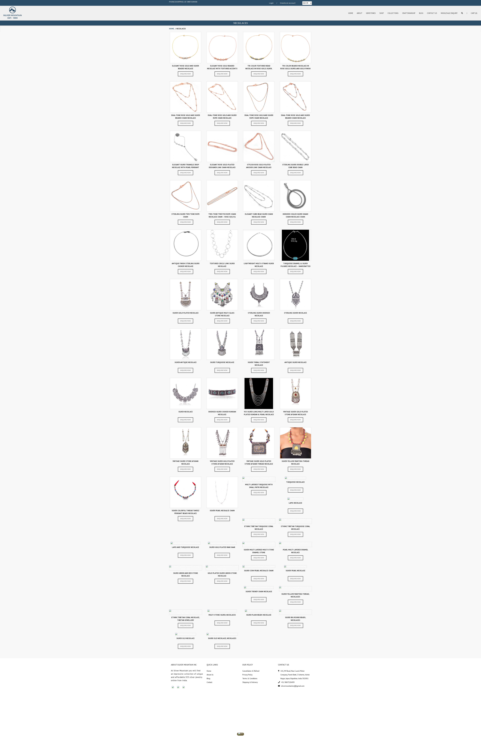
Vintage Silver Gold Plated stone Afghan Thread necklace (259, 462)
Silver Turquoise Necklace (222, 362)
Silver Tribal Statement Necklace (259, 363)
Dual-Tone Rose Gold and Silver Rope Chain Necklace (222, 116)
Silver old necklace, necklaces (222, 638)
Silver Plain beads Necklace (258, 615)
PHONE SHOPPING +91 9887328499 (183, 2)
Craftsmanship (408, 13)
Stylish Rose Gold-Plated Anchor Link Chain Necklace (258, 166)
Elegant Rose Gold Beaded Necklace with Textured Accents (222, 67)
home (171, 29)
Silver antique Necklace (186, 362)
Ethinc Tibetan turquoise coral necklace (295, 527)
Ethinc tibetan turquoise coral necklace (258, 527)
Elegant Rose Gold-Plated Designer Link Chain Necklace (222, 166)
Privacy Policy (247, 675)
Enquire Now (185, 74)
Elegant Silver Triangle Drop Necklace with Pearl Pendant (185, 166)
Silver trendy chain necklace (259, 591)
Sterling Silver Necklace (295, 313)
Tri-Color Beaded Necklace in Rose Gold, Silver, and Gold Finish (295, 67)
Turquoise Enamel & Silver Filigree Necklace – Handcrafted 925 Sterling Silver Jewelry (295, 265)
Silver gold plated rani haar (222, 547)
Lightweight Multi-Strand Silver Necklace (259, 264)
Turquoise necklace (295, 482)
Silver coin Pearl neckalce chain (258, 570)
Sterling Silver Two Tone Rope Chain (185, 215)
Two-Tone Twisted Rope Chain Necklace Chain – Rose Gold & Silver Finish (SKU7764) (222, 216)
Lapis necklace (295, 503)
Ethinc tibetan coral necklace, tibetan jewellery (185, 618)
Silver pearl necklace (295, 570)
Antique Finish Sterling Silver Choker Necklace (185, 264)
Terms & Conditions (249, 678)
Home (350, 13)
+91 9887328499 (287, 682)
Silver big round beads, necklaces (295, 618)
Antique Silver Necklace (295, 362)
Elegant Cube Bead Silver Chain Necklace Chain (259, 215)
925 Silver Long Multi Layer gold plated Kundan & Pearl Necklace (259, 413)
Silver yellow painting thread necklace (295, 462)
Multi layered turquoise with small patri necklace (259, 485)
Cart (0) (474, 13)
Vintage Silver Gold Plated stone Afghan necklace (295, 413)
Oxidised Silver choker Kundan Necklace (222, 413)
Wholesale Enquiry (449, 13)
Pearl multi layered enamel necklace (295, 551)
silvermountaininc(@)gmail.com (292, 686)
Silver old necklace (185, 638)
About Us (210, 675)
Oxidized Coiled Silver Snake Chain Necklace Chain (295, 215)
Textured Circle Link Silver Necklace (222, 264)
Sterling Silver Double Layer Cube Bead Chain (295, 166)
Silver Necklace (185, 412)
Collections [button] (393, 13)
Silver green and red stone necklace (185, 574)
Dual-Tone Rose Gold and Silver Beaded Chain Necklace (185, 116)
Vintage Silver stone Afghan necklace (185, 462)
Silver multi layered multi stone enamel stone (259, 551)
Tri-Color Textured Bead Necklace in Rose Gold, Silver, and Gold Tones (258, 68)
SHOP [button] (381, 13)
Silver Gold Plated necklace (186, 313)
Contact (209, 682)
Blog (421, 13)
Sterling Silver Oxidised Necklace (259, 314)
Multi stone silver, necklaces (222, 615)
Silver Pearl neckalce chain (222, 510)
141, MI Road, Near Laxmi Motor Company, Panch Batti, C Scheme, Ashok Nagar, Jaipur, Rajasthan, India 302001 (295, 675)
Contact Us (432, 13)
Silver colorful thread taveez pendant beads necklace (185, 511)
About (359, 13)
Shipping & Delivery (250, 682)
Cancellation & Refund (250, 671)
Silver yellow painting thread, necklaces (295, 595)
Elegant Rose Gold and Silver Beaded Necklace (185, 67)
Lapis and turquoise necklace (185, 547)
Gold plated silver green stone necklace (222, 574)
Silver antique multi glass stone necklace (222, 314)
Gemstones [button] (371, 13)
